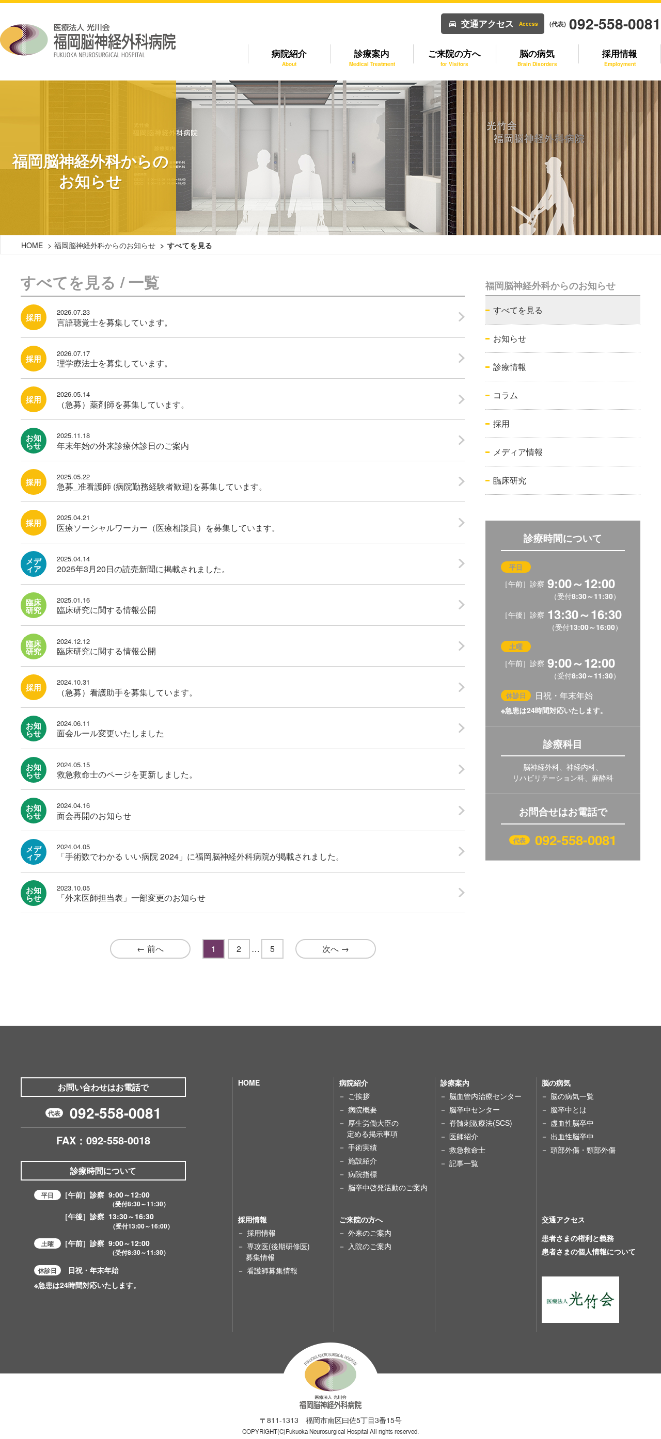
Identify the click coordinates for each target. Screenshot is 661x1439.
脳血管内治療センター (485, 1096)
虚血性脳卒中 (572, 1123)
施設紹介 (362, 1160)
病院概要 (362, 1109)
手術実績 (362, 1147)
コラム (505, 395)
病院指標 (362, 1174)
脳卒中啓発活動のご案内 (388, 1187)
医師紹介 (463, 1136)
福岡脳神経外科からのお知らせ (104, 245)
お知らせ (509, 338)
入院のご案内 (369, 1246)
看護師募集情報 (272, 1270)
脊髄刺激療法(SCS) (480, 1123)
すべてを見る (518, 310)
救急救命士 (467, 1149)
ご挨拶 (359, 1096)
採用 (501, 423)
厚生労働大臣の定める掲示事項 (373, 1128)
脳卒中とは (568, 1109)
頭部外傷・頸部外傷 (583, 1149)
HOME (32, 245)
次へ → (335, 949)
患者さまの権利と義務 (578, 1238)
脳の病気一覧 (572, 1096)
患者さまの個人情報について (589, 1251)
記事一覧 (463, 1163)
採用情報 (261, 1232)
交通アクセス (499, 23)
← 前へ (150, 949)
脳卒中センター (474, 1109)
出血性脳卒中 (572, 1136)
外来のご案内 (369, 1232)
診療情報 (509, 367)
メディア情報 (518, 452)
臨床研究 (509, 480)
